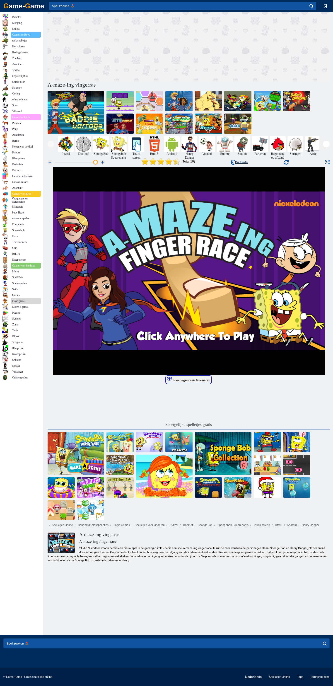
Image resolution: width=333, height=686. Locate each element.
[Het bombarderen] (61, 510)
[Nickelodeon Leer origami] (149, 124)
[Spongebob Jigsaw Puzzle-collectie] (120, 465)
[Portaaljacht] (120, 101)
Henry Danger (310, 525)
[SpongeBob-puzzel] (120, 442)
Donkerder (241, 162)
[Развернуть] (327, 162)
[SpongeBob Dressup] (267, 442)
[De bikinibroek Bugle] (120, 487)
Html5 (278, 525)
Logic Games (121, 525)
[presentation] (51, 144)
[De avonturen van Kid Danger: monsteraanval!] (208, 101)
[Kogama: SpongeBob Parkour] (237, 124)
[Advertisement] (118, 46)
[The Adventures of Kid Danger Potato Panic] (179, 101)
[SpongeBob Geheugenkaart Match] (149, 442)
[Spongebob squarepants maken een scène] (76, 453)
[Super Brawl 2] (208, 124)
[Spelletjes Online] (23, 5)
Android (292, 525)
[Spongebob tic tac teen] (179, 442)
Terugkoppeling (320, 677)
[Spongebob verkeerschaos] (296, 465)
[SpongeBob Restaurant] (267, 465)
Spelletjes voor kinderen (149, 525)
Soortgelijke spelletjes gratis (188, 424)
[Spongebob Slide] (296, 442)
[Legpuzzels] (237, 487)
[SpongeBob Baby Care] (61, 487)
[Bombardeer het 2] (90, 510)
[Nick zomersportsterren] (237, 101)
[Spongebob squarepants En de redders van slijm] (90, 487)
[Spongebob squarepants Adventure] (208, 487)
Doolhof (187, 525)
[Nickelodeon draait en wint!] (149, 101)
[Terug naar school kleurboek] (267, 487)
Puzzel (173, 525)
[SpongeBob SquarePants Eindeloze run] (296, 487)
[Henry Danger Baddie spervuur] (76, 112)
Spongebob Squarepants (233, 525)
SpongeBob (204, 525)
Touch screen (261, 525)
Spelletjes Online (62, 525)
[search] (311, 6)
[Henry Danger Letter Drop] (120, 124)
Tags (300, 677)
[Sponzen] (164, 476)
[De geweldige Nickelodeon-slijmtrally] (267, 101)
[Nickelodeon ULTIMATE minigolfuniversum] (179, 124)
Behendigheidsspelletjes (93, 525)
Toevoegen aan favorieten (191, 380)
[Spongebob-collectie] (223, 453)
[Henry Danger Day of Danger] (296, 101)
